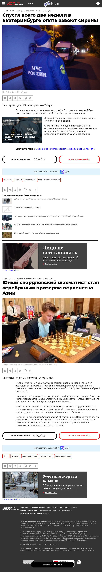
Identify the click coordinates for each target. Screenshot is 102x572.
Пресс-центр (52, 508)
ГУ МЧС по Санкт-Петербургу (14, 92)
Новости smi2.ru (11, 270)
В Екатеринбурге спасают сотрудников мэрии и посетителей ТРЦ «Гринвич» (46, 224)
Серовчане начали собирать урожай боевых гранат (64, 149)
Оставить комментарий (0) (79, 159)
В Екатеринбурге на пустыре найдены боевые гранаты (36, 233)
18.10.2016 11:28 (8, 11)
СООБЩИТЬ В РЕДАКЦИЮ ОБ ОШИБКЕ (34, 514)
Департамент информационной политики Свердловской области (29, 364)
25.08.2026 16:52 (8, 278)
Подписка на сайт (37, 508)
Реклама (24, 508)
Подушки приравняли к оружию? (28, 207)
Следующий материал (52, 565)
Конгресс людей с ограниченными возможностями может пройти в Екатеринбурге (48, 216)
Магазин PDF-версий (68, 508)
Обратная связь (65, 511)
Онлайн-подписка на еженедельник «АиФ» (38, 511)
